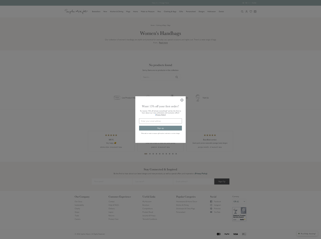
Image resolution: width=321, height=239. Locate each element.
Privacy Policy (161, 115)
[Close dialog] (182, 100)
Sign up (160, 128)
